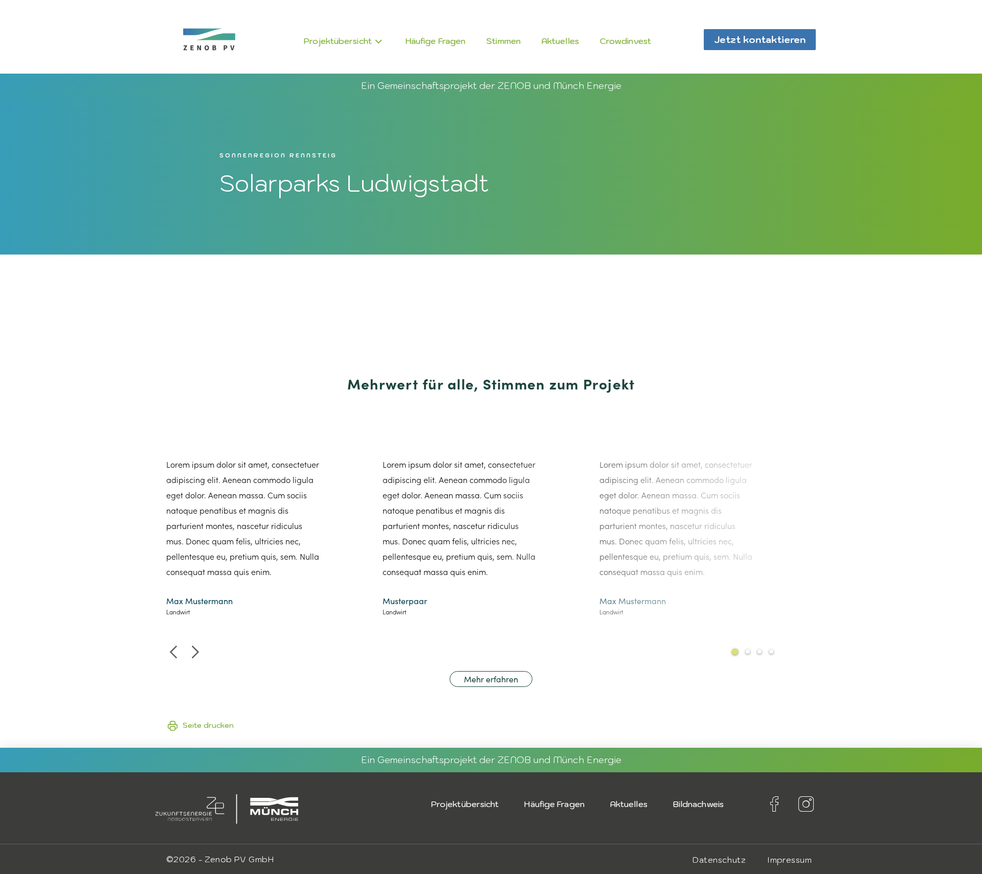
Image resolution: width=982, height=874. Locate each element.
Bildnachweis (698, 804)
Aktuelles (560, 41)
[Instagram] (806, 804)
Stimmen (503, 41)
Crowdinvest (625, 41)
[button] (173, 651)
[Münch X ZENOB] (209, 39)
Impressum (789, 860)
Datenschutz (719, 860)
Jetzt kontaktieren (760, 39)
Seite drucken (208, 725)
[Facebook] (774, 804)
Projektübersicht (338, 41)
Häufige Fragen (435, 41)
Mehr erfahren (491, 678)
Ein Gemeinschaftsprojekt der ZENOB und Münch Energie (491, 85)
